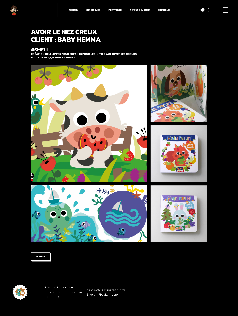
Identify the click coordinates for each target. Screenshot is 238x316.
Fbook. (103, 294)
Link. (116, 294)
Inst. (91, 294)
